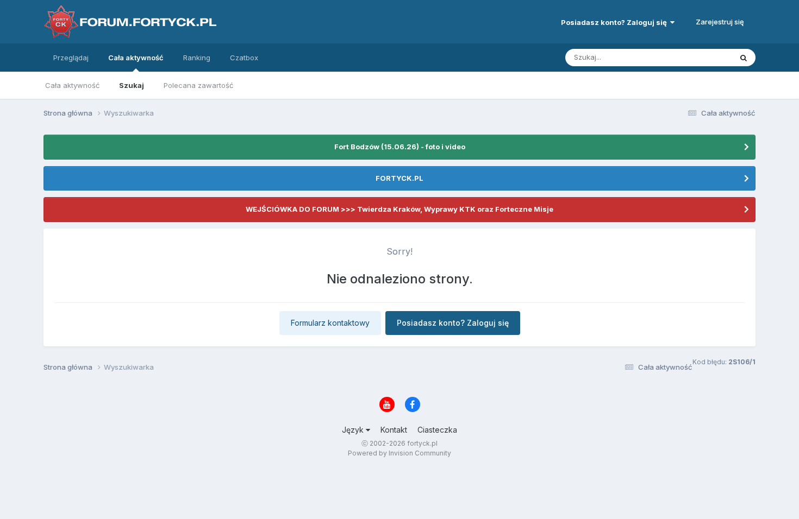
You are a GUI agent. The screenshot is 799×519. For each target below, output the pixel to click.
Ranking (196, 57)
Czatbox (244, 57)
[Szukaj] (744, 57)
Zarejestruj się (720, 21)
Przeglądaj (71, 57)
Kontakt (393, 429)
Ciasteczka (437, 429)
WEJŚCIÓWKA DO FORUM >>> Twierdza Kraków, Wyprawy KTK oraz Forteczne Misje (399, 209)
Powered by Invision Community (399, 453)
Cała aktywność (136, 57)
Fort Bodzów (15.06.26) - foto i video (399, 146)
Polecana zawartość (198, 85)
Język (354, 429)
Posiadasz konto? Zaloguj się (615, 22)
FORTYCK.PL (399, 178)
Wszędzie (701, 57)
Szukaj (131, 85)
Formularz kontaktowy (330, 322)
